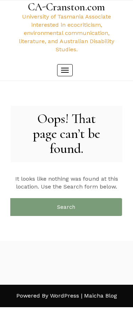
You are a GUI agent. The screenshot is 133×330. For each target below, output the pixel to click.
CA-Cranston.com (66, 7)
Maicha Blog (100, 295)
